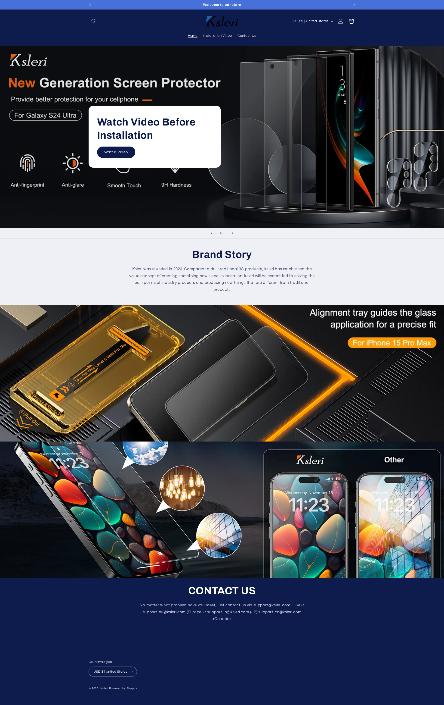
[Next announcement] (354, 4)
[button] (94, 21)
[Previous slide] (212, 233)
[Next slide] (232, 233)
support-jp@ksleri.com (228, 612)
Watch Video (116, 152)
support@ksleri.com (271, 605)
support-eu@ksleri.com (164, 612)
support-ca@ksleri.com (280, 612)
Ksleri (104, 688)
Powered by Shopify (123, 688)
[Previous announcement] (90, 4)
